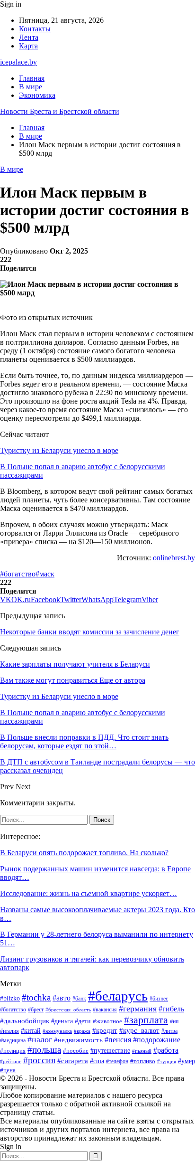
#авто (62, 998)
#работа (165, 1050)
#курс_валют (139, 1030)
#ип (174, 1022)
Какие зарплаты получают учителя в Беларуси (75, 664)
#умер (186, 1061)
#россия (39, 1060)
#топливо (142, 1061)
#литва (169, 1031)
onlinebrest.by (174, 558)
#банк (79, 998)
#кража (82, 1031)
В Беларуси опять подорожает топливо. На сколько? (84, 853)
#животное (107, 1021)
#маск (44, 574)
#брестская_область (68, 1009)
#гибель (171, 1008)
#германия (138, 1008)
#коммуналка (57, 1031)
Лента (28, 37)
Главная (31, 78)
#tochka (36, 997)
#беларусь (118, 995)
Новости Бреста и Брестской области (59, 111)
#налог (39, 1039)
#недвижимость (78, 1040)
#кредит (104, 1030)
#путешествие (110, 1050)
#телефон (117, 1061)
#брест (36, 1010)
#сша (97, 1061)
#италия (9, 1031)
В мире (30, 87)
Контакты (35, 29)
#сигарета (72, 1061)
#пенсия (118, 1039)
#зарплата (146, 1020)
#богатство (17, 574)
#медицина (13, 1040)
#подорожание (156, 1040)
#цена (8, 1070)
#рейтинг (10, 1061)
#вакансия (105, 1009)
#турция (166, 1061)
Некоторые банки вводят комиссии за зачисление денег (89, 632)
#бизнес (159, 998)
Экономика (37, 95)
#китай (31, 1030)
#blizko (10, 998)
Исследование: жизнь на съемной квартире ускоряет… (88, 893)
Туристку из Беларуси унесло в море (59, 450)
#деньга (62, 1021)
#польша (44, 1050)
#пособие (76, 1050)
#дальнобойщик (24, 1021)
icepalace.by (18, 62)
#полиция (13, 1051)
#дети (83, 1021)
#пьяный (141, 1051)
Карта (28, 46)
